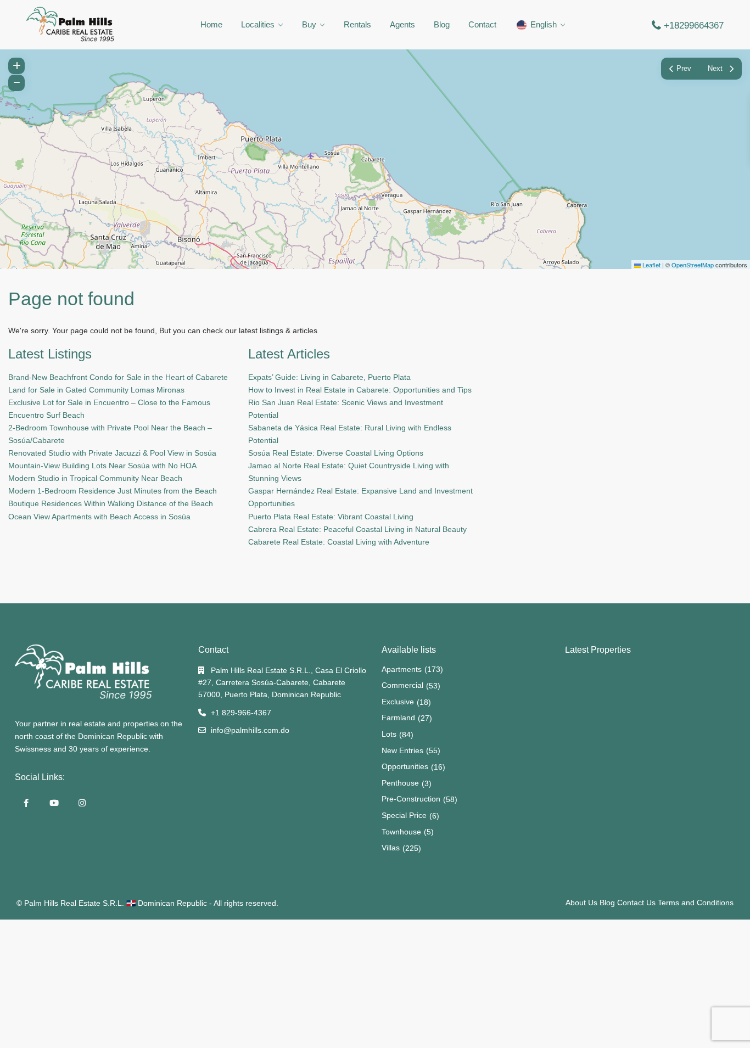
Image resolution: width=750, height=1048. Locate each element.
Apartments (402, 669)
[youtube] (54, 803)
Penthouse (400, 782)
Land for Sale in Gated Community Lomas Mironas (96, 389)
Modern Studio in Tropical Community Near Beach (95, 478)
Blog (442, 24)
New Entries (402, 750)
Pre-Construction (411, 798)
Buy (309, 24)
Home (211, 24)
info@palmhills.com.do (250, 730)
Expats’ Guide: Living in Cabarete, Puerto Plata (329, 377)
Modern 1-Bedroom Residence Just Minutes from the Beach (112, 490)
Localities (258, 24)
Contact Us (636, 902)
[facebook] (26, 803)
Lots (389, 734)
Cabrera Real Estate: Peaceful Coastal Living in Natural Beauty (357, 529)
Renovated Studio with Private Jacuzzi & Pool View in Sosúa (112, 453)
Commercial (402, 685)
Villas (391, 847)
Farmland (398, 717)
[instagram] (82, 803)
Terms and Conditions (696, 902)
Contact (482, 24)
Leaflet (651, 264)
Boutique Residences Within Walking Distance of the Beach (110, 503)
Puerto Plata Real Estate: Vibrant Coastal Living (330, 516)
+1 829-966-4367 (241, 712)
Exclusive (398, 701)
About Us (581, 902)
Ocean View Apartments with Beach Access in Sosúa (99, 516)
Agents (402, 24)
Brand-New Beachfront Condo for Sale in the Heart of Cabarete (118, 377)
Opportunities (405, 766)
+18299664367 (694, 25)
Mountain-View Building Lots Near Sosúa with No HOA (102, 465)
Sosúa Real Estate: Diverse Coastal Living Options (335, 453)
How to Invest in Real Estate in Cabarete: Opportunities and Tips (360, 389)
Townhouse (401, 831)
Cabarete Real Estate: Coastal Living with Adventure (338, 541)
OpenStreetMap (692, 264)
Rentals (357, 24)
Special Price (404, 815)
